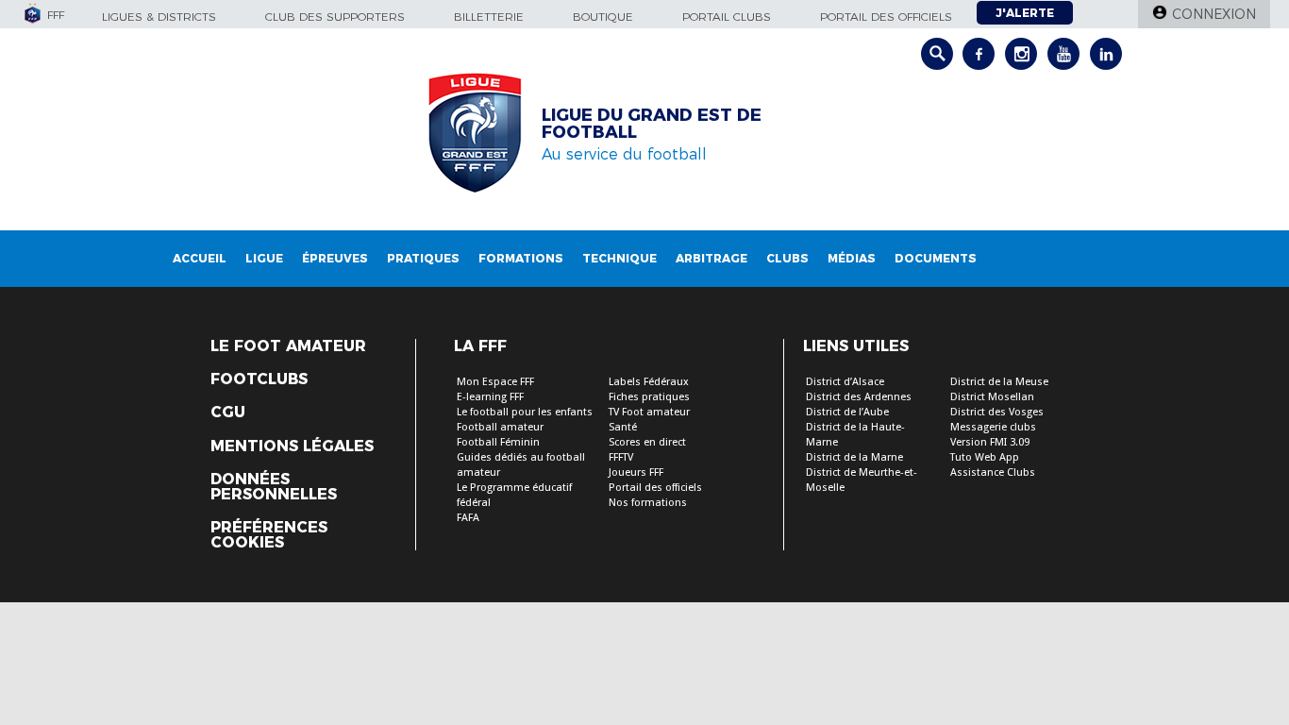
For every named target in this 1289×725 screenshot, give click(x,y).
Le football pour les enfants (525, 412)
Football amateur (500, 427)
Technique (619, 258)
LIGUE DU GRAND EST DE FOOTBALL (652, 124)
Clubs (787, 258)
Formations (520, 258)
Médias (852, 258)
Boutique (603, 16)
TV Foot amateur (649, 412)
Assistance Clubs (992, 472)
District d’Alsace (845, 382)
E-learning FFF (490, 397)
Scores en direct (647, 442)
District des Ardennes (859, 397)
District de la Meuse (999, 382)
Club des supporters (335, 16)
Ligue (264, 258)
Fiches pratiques (649, 397)
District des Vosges (997, 412)
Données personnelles (273, 487)
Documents (936, 258)
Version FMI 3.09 (990, 442)
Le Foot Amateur (288, 346)
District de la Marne (854, 457)
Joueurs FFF (636, 472)
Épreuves (335, 258)
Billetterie (489, 16)
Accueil (199, 258)
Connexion (1214, 14)
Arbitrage (711, 258)
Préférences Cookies (268, 535)
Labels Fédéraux (649, 382)
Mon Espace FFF (495, 382)
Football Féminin (498, 442)
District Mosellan (992, 397)
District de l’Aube (847, 412)
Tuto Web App (984, 457)
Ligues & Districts (159, 16)
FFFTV (621, 457)
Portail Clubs (726, 16)
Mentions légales (292, 446)
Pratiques (423, 258)
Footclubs (259, 379)
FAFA (468, 518)
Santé (623, 427)
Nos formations (648, 503)
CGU (227, 412)
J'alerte (1025, 13)
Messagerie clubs (993, 427)
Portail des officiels (886, 16)
